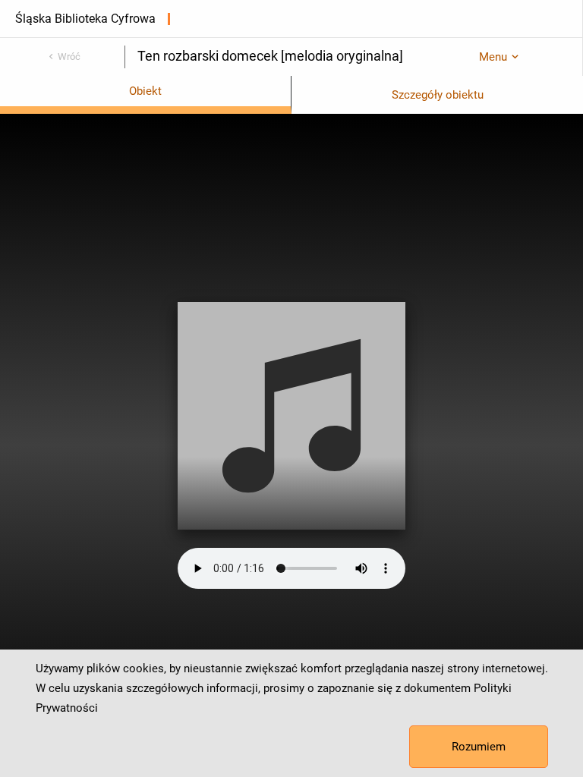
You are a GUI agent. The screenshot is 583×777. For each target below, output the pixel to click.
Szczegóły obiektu (438, 95)
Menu (493, 57)
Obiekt (145, 91)
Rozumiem (479, 746)
